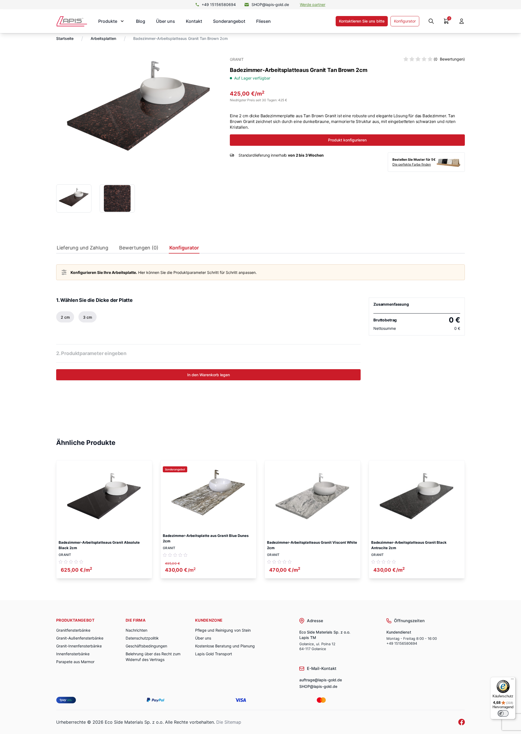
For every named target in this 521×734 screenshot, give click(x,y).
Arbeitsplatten (103, 38)
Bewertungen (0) (138, 247)
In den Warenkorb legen (208, 374)
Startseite (65, 38)
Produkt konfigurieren (347, 140)
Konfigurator (405, 21)
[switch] (503, 713)
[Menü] (512, 680)
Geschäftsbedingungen (146, 646)
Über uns (165, 21)
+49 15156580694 (219, 4)
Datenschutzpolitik (142, 638)
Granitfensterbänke (73, 630)
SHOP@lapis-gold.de (270, 4)
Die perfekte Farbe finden (411, 164)
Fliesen (263, 21)
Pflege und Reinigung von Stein (223, 630)
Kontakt (194, 21)
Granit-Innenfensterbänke (79, 646)
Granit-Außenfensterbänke (79, 638)
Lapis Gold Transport (213, 653)
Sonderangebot (229, 21)
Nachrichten (136, 630)
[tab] (82, 249)
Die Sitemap (228, 722)
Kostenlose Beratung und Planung (225, 646)
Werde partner (312, 4)
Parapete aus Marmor (75, 661)
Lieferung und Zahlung (82, 247)
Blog (140, 21)
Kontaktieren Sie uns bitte (362, 21)
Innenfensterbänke (73, 653)
